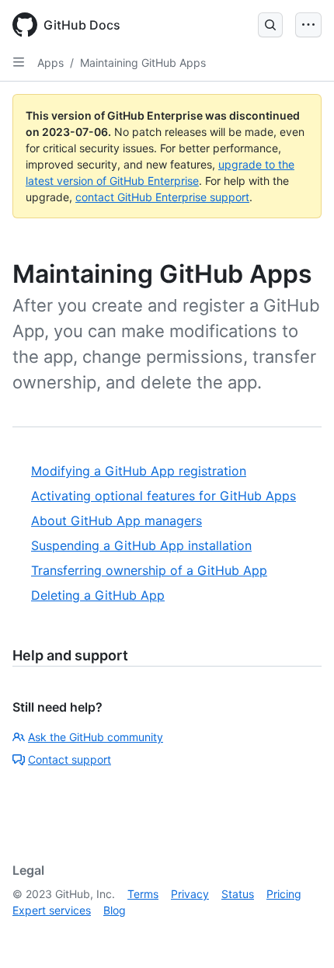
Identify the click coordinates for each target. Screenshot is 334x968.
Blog (114, 910)
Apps (50, 62)
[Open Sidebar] (18, 62)
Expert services (51, 910)
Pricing (283, 893)
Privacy (190, 893)
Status (237, 893)
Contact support (69, 759)
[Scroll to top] (299, 933)
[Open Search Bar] (270, 24)
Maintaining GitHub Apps (143, 62)
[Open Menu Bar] (308, 24)
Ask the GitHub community (95, 736)
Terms (142, 893)
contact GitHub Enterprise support (162, 197)
